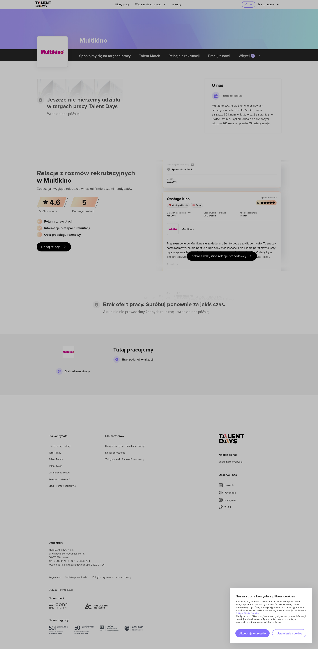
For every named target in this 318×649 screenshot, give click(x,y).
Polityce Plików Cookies (247, 613)
